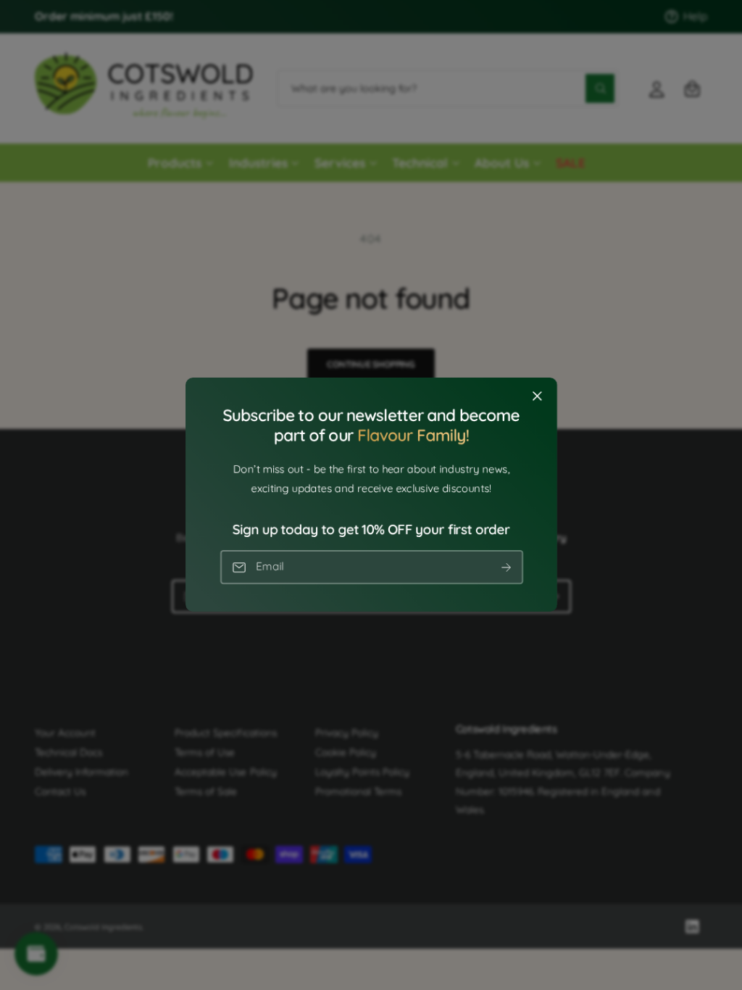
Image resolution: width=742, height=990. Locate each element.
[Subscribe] (506, 568)
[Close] (537, 396)
